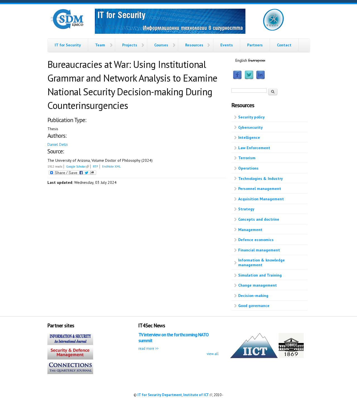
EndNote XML (111, 166)
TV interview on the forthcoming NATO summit (173, 338)
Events (226, 44)
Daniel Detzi (57, 144)
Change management (257, 285)
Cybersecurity (250, 127)
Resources (194, 44)
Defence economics (256, 239)
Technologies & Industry (260, 178)
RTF (95, 166)
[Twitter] (249, 78)
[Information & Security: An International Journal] (70, 343)
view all (213, 353)
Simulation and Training (260, 275)
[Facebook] (237, 78)
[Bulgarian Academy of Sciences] (291, 356)
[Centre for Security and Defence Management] (67, 27)
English (241, 60)
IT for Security (68, 44)
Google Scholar (77, 166)
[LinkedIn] (260, 78)
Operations (248, 168)
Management (250, 229)
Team (100, 44)
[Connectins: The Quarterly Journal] (70, 372)
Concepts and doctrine (258, 219)
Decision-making (253, 295)
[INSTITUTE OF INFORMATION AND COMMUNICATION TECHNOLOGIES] (254, 356)
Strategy (246, 208)
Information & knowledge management (261, 262)
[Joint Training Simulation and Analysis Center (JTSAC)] (273, 29)
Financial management (259, 250)
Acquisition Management (261, 198)
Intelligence (249, 137)
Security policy (251, 117)
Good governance (253, 305)
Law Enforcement (254, 147)
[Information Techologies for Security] (170, 22)
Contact (284, 44)
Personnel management (259, 188)
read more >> (148, 348)
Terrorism (246, 157)
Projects (129, 44)
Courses (161, 44)
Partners (255, 44)
